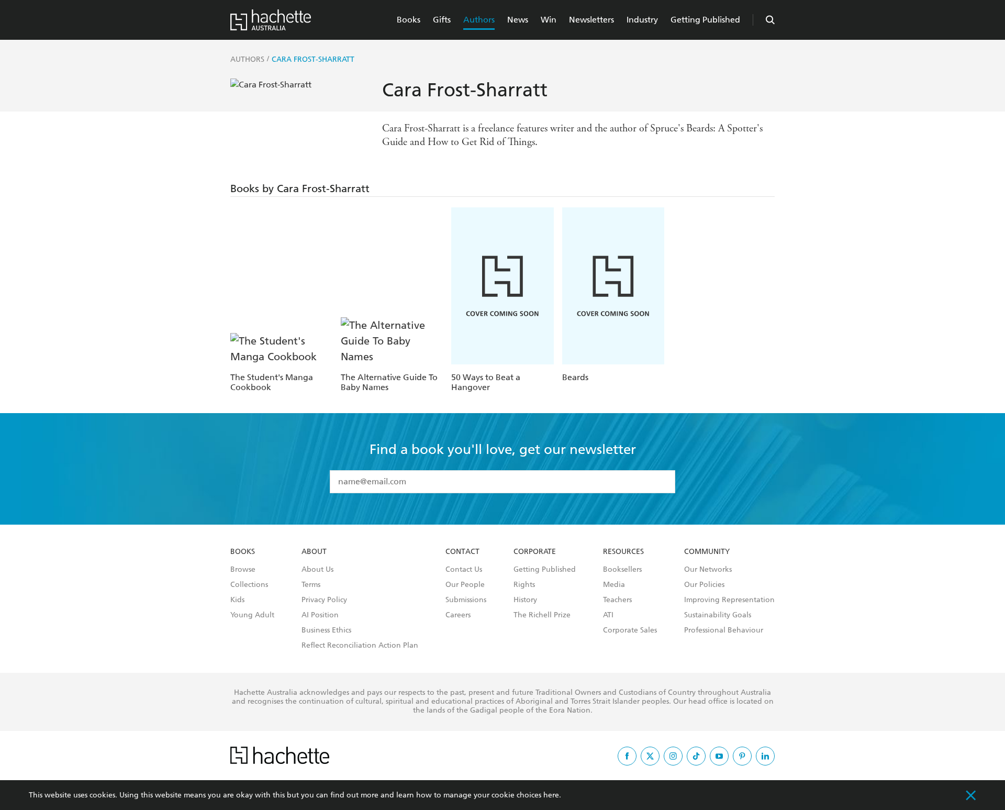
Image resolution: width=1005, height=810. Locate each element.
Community (707, 552)
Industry (642, 20)
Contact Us (463, 569)
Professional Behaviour (723, 630)
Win (548, 20)
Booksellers (622, 569)
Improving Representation (729, 600)
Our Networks (708, 569)
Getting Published (705, 20)
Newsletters (591, 20)
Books (408, 20)
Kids (237, 600)
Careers (458, 615)
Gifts (442, 20)
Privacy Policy (324, 600)
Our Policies (704, 585)
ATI (608, 615)
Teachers (617, 600)
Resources (623, 552)
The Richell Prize (542, 615)
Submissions (465, 600)
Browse (242, 569)
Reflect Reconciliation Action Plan (360, 645)
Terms (311, 585)
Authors (479, 20)
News (517, 20)
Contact (462, 552)
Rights (524, 585)
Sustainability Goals (717, 615)
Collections (249, 585)
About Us (317, 569)
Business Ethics (326, 630)
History (525, 600)
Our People (465, 585)
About (314, 552)
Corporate (534, 552)
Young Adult (252, 615)
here (551, 795)
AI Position (320, 615)
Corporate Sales (630, 630)
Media (614, 585)
